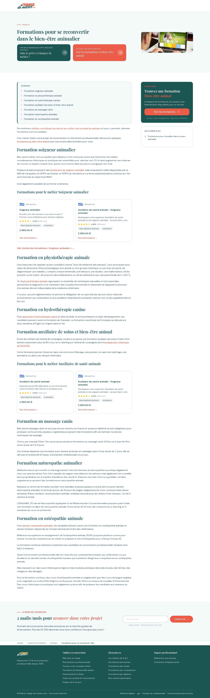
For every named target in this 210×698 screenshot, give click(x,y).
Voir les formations (165, 111)
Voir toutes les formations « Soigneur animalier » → (45, 248)
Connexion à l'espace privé (166, 662)
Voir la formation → (29, 238)
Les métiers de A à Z (118, 658)
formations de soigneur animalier (67, 170)
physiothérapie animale (35, 281)
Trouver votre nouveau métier (77, 666)
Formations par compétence (122, 670)
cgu (138, 693)
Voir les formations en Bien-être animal (95, 53)
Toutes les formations (36, 643)
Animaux (53, 643)
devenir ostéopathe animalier (37, 525)
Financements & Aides (73, 674)
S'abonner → (181, 619)
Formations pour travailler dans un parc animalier (167, 137)
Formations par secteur (119, 662)
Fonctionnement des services (180, 693)
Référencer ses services (165, 658)
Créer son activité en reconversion (79, 678)
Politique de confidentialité (153, 693)
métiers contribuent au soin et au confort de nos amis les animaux (66, 128)
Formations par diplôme (119, 674)
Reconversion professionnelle (76, 662)
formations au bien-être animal (33, 141)
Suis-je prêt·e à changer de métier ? (36, 54)
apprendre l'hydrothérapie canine (39, 316)
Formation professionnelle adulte (78, 670)
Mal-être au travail (71, 658)
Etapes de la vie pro (72, 682)
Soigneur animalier (29, 209)
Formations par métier (119, 666)
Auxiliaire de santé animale (34, 381)
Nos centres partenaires (119, 678)
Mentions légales (127, 693)
